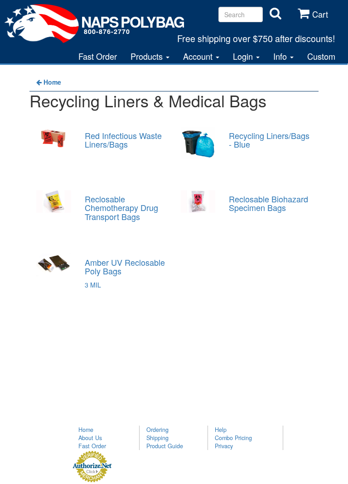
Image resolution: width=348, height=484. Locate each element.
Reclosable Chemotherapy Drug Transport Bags (121, 208)
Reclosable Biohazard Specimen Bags (268, 203)
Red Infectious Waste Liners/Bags (123, 139)
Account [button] (199, 56)
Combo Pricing (233, 438)
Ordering (157, 430)
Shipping (157, 438)
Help (221, 430)
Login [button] (244, 56)
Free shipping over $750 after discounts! (256, 38)
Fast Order (97, 56)
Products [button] (147, 56)
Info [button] (281, 56)
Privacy (224, 446)
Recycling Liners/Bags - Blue (269, 139)
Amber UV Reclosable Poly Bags (125, 266)
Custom (321, 56)
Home (85, 430)
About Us (90, 438)
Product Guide (164, 446)
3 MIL (93, 284)
